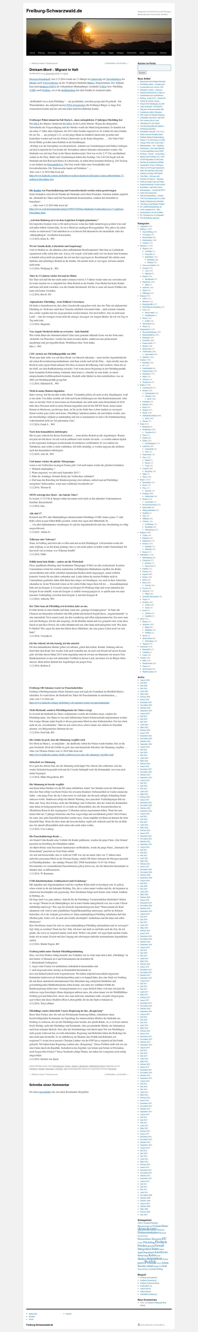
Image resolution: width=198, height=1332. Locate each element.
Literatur (148, 396)
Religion (120, 52)
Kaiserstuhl (146, 507)
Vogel (147, 465)
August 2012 (145, 1147)
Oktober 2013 (145, 1108)
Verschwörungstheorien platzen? (152, 126)
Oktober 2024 (145, 741)
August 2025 (145, 713)
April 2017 (144, 991)
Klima (144, 440)
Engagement (74, 52)
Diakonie (145, 538)
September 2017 (146, 978)
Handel (145, 276)
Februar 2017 (145, 997)
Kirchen (145, 543)
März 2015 (144, 1061)
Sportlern (145, 624)
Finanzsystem (147, 371)
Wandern (145, 643)
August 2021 (145, 847)
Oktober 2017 (145, 975)
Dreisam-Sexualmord (39, 79)
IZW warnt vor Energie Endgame (152, 115)
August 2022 (145, 813)
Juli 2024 (143, 749)
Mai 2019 (143, 922)
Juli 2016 (143, 1017)
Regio (111, 52)
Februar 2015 (145, 1064)
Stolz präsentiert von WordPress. (153, 1324)
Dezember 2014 (146, 1069)
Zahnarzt (148, 273)
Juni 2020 (143, 886)
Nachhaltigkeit (150, 443)
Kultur (95, 52)
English (68, 1313)
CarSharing (149, 524)
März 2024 (144, 760)
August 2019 (145, 914)
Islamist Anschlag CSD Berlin (151, 173)
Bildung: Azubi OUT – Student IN (153, 98)
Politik (150, 1262)
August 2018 (145, 947)
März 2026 (144, 694)
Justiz (147, 607)
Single (144, 599)
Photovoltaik (149, 312)
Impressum (33, 1313)
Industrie (145, 287)
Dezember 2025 (146, 702)
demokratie (147, 1229)
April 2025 (144, 724)
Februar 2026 (145, 696)
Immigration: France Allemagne (151, 165)
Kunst (144, 407)
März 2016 (144, 1028)
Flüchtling (33, 1068)
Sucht (144, 610)
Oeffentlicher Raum (97, 1066)
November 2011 (146, 1172)
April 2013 (144, 1125)
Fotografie (149, 254)
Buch (149, 398)
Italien (144, 376)
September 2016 (146, 1011)
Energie (62, 52)
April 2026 (144, 691)
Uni (160, 1266)
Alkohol (148, 613)
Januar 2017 (144, 1000)
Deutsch (160, 1229)
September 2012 (146, 1145)
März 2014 (144, 1095)
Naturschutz (146, 454)
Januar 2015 (144, 1067)
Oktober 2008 (145, 1200)
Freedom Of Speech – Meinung (151, 179)
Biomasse (146, 301)
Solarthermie (149, 315)
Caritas (145, 535)
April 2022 (144, 824)
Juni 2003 (143, 1214)
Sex (65, 1068)
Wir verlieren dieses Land (149, 120)
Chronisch (146, 560)
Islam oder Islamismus (148, 192)
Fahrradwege (58, 1066)
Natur (103, 52)
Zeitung (159, 1268)
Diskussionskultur (148, 1232)
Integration (49, 1068)
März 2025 (144, 727)
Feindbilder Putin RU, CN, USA (152, 131)
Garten (144, 437)
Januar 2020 (144, 900)
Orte (144, 515)
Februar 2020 (145, 897)
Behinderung (147, 557)
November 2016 (146, 1005)
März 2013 (144, 1128)
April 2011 (144, 1192)
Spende (145, 346)
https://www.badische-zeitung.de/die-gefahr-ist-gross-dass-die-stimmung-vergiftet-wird (71, 754)
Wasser (145, 476)
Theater (145, 421)
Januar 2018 (144, 966)
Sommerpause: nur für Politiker (151, 212)
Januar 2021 (144, 866)
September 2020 (146, 877)
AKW (144, 298)
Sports (144, 635)
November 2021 (146, 838)
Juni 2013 (143, 1120)
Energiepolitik (147, 304)
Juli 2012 (143, 1150)
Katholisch (146, 540)
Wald (144, 474)
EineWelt (145, 362)
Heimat (145, 499)
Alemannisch (147, 387)
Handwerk (146, 282)
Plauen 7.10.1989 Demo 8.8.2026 (152, 140)
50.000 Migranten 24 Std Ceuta (151, 159)
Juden (161, 1249)
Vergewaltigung (50, 82)
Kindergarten (147, 240)
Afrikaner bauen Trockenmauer (43, 63)
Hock (147, 418)
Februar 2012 (145, 1164)
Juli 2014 (143, 1083)
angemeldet (44, 1091)
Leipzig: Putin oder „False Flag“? (152, 142)
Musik (144, 412)
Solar (144, 309)
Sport (142, 52)
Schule (165, 1262)
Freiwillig (146, 340)
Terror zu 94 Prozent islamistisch (152, 167)
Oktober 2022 (145, 808)
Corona (157, 1226)
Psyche (145, 588)
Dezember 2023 (146, 769)
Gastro (144, 655)
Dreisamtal (146, 482)
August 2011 (145, 1181)
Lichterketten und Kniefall (116, 63)
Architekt (148, 251)
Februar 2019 (145, 930)
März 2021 (144, 861)
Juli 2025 (143, 716)
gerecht (150, 1245)
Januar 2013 (144, 1133)
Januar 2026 (144, 699)
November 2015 (146, 1039)
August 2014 (145, 1081)
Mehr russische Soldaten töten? (151, 134)
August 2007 (145, 1203)
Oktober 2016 (145, 1008)
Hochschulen (147, 237)
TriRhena (145, 518)
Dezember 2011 (146, 1170)
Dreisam (148, 490)
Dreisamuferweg (55, 164)
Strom (144, 318)
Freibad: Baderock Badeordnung (152, 137)
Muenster (148, 549)
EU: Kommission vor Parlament (152, 215)
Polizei (159, 1263)
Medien (145, 410)
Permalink (112, 1068)
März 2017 (144, 994)
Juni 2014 (143, 1086)
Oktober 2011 (145, 1175)
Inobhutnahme (68, 90)
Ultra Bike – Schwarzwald (149, 176)
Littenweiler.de (145, 1288)
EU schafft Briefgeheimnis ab (151, 206)
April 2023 (144, 791)
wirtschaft (152, 1269)
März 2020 (144, 894)
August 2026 (145, 680)
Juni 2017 (143, 986)
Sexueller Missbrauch (150, 596)
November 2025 (146, 705)
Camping (145, 652)
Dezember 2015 (146, 1036)
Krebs (144, 579)
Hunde (147, 460)
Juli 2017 (143, 983)
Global (86, 52)
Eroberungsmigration (148, 128)
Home (32, 52)
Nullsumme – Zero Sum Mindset (152, 148)
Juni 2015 (143, 1053)
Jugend (145, 574)
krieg (146, 1255)
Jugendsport (149, 1252)
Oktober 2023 (145, 774)
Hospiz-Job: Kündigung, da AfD (152, 103)
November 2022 (146, 805)
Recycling (148, 471)
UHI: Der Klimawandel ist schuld (152, 198)
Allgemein (144, 226)
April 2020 (144, 891)
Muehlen (145, 513)
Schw (65, 73)
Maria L (91, 82)
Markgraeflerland (148, 510)
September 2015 (146, 1044)
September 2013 (146, 1111)
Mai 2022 (143, 822)
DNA (36, 123)
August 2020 (145, 880)
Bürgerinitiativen (148, 334)
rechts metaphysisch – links (150, 209)
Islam (155, 1248)
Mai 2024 (143, 755)
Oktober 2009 (145, 1198)
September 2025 (146, 710)
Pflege (147, 593)
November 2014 (146, 1072)
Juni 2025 (143, 719)
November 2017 (146, 972)
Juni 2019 (143, 919)
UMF (33, 90)
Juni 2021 (143, 852)
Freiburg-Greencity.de (148, 1280)
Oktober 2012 (145, 1142)
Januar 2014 (144, 1100)
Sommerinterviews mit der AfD (151, 87)
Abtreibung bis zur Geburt (149, 123)
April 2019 (144, 925)
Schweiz (145, 379)
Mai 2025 (143, 721)
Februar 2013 (145, 1131)
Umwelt (145, 468)
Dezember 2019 (146, 902)
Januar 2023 (144, 799)
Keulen (37, 190)
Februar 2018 (145, 964)
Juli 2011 (143, 1184)
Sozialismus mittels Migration (151, 112)
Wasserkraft (146, 323)
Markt (144, 290)
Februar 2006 (145, 1211)
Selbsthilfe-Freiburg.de (148, 1294)
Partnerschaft (147, 343)
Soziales (145, 602)
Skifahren (148, 630)
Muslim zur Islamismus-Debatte (152, 162)
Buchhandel (149, 279)
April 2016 (144, 1025)
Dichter (145, 390)
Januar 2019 (144, 933)
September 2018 (146, 944)
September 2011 (146, 1178)
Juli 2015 (143, 1050)
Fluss (144, 488)
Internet (145, 404)
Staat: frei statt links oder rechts (151, 170)
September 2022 (146, 811)
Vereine (163, 52)
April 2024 (144, 758)
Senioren (145, 591)
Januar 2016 (144, 1033)
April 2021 (144, 858)
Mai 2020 (143, 888)
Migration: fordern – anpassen (151, 89)
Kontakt (32, 1316)
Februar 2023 (145, 797)
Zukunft (145, 357)
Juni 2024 (143, 752)
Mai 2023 (143, 788)
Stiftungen (146, 293)
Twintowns (146, 382)
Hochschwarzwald (149, 504)
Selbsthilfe (131, 52)
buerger (154, 1222)
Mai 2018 (143, 955)
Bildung (41, 52)
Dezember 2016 (146, 1003)
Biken (147, 627)
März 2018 (144, 961)
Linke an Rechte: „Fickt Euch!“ (151, 106)
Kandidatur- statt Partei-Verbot (151, 187)
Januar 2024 (144, 766)
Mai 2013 (143, 1122)
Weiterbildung (143, 1269)
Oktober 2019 (145, 908)
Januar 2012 (144, 1167)
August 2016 (145, 1014)
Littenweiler (96, 79)
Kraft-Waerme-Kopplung (151, 307)
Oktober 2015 (145, 1042)
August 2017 (145, 980)
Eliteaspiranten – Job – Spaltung (152, 145)
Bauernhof (146, 649)
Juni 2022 (143, 819)
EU (143, 365)
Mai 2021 (143, 855)
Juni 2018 (143, 953)
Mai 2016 (143, 1022)
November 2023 (146, 772)
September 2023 (146, 777)
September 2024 (146, 744)
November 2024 (146, 738)
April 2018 (144, 958)
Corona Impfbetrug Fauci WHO (152, 151)
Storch (147, 463)
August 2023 (145, 780)
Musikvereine (147, 663)
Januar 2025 (144, 733)
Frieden (142, 1245)
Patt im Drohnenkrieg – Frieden (151, 195)
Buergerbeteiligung (149, 332)
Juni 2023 (143, 785)
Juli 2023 (143, 783)
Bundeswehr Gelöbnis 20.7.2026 (152, 156)
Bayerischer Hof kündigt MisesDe (152, 81)
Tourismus (152, 52)
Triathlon (148, 632)
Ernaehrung (146, 429)
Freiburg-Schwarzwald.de (54, 10)
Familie (145, 568)
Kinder (145, 577)
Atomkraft (147, 1223)
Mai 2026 (143, 688)
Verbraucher (146, 351)
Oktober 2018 (145, 941)
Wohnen (150, 262)
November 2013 (146, 1106)
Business (52, 52)
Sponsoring (146, 348)
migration (59, 1068)
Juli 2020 (143, 883)
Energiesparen (143, 1236)
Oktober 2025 (145, 708)
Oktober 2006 (145, 1206)
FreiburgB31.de (146, 1286)
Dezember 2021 (146, 836)
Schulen (145, 243)
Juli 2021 (143, 850)
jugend (141, 1252)
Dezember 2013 (146, 1103)
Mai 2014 (143, 1089)
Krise (144, 582)
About (31, 1319)
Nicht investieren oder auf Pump (152, 181)
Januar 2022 (144, 833)
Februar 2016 (145, 1030)
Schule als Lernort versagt (149, 101)
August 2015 (145, 1047)
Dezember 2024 (146, 735)
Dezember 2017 (146, 969)
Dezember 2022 (146, 802)
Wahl (164, 1266)
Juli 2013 (143, 1117)
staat (150, 1266)
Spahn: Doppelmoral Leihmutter (152, 201)
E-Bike (147, 321)
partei (141, 1262)
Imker (147, 284)
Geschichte (149, 502)
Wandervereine (147, 671)
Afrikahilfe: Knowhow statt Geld (152, 117)
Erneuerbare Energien (150, 1239)
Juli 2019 (143, 916)
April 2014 (144, 1092)
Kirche (164, 1252)
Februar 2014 (145, 1097)
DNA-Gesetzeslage (76, 105)
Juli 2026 (143, 682)
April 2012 (144, 1159)
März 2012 (144, 1161)
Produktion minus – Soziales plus (152, 84)
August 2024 (145, 746)
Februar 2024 (145, 763)
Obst (146, 451)
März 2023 (144, 794)
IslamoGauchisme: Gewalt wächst (152, 184)
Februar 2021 (145, 863)
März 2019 (144, 927)
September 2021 (146, 844)
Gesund (145, 268)
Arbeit (147, 605)
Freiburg (46, 90)
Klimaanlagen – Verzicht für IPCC (152, 190)
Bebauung (151, 259)
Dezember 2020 (146, 869)
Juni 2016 (143, 1019)
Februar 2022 (145, 830)
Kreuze (145, 552)
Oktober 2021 (145, 841)
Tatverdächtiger (113, 79)
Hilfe (144, 660)
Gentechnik (149, 449)
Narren (145, 666)
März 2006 (144, 1209)
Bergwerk (146, 426)
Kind (157, 1252)
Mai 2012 (143, 1156)
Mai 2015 (143, 1056)
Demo (164, 1226)
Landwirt (145, 446)
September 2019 (146, 911)
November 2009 (146, 1195)
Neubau (165, 1259)
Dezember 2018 (146, 936)
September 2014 (146, 1078)
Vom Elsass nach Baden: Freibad (152, 204)
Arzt (146, 270)
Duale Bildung (147, 231)
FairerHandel (147, 368)
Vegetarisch (149, 432)
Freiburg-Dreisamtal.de (148, 1277)
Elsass (144, 485)
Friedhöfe (146, 401)
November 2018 (146, 939)
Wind (144, 326)
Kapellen (148, 546)
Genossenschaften (149, 265)
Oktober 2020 (145, 875)
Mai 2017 (143, 989)
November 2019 (146, 905)
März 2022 (144, 827)
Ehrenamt (145, 337)
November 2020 (146, 872)
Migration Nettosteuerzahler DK (152, 109)
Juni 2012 (143, 1153)
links (158, 1256)
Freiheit (161, 1241)
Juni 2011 (143, 1186)
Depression (149, 566)
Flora (144, 435)
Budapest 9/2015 (47, 86)
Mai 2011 (143, 1189)
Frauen (68, 1066)
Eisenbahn (149, 527)
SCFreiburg (149, 641)
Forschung (146, 234)
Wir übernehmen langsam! (149, 218)
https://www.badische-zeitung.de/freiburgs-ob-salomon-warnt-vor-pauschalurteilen (69, 702)
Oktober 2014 (145, 1075)
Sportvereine (147, 638)
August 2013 (145, 1114)
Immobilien (149, 257)
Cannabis (148, 616)
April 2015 (144, 1058)
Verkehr (145, 521)
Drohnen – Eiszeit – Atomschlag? (152, 154)
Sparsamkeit (149, 354)
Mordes (33, 82)
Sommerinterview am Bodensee (151, 95)
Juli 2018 (143, 950)
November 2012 (146, 1139)
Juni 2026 (143, 685)
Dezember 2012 (146, 1136)
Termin (156, 1266)
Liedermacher (150, 393)
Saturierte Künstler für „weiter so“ (152, 92)
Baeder (145, 621)
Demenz (148, 563)
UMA (103, 86)
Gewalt (74, 1066)
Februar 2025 (145, 730)
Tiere (144, 457)
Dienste (145, 248)
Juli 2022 (143, 816)
